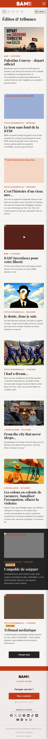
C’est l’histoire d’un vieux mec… (23, 193)
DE (13, 12)
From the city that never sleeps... (22, 436)
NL (18, 12)
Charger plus (24, 655)
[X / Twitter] (15, 715)
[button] (44, 4)
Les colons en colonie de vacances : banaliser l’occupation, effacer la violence (22, 497)
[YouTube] (17, 719)
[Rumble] (22, 719)
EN (9, 12)
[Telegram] (24, 715)
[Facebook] (11, 715)
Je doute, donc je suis (20, 316)
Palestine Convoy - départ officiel (24, 62)
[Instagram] (19, 715)
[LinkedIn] (28, 715)
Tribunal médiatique (20, 630)
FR (4, 12)
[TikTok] (32, 715)
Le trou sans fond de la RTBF (21, 129)
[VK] (36, 715)
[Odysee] (30, 719)
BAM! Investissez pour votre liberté (21, 260)
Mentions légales (24, 736)
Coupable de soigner (21, 569)
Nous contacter (24, 696)
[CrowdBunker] (26, 719)
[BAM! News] (24, 3)
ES (22, 12)
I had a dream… (16, 373)
